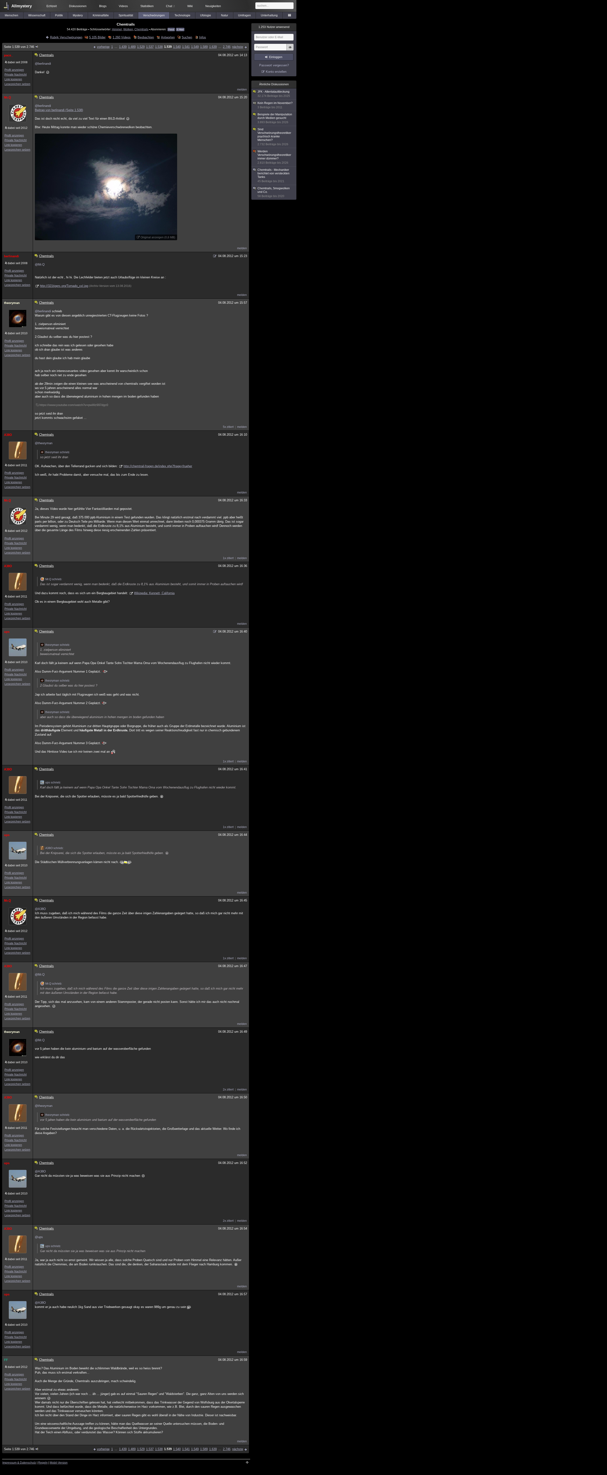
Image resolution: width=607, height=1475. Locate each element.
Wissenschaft (36, 15)
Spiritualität (126, 15)
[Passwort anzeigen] (290, 50)
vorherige (103, 47)
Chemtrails (141, 29)
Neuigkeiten (213, 6)
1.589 (204, 47)
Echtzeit (51, 6)
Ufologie (205, 15)
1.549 (195, 47)
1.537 (150, 47)
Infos (202, 37)
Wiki (190, 6)
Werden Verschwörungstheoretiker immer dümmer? (274, 157)
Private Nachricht (16, 74)
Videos (123, 6)
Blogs (102, 6)
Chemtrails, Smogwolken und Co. (274, 192)
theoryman (12, 303)
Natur (224, 15)
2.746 (226, 47)
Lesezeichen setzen (17, 84)
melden (242, 89)
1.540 (177, 47)
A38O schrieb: (54, 848)
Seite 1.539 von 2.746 (19, 47)
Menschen (11, 15)
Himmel (117, 29)
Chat (170, 6)
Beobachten (146, 37)
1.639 (213, 47)
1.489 (132, 47)
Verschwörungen (154, 15)
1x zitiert (228, 558)
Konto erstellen (276, 71)
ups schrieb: (53, 782)
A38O (8, 435)
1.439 (123, 47)
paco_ (8, 55)
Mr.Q (7, 97)
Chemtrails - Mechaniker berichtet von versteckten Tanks (274, 175)
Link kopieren (13, 79)
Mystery (78, 15)
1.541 (186, 47)
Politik (59, 15)
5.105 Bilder (97, 37)
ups (6, 631)
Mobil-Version (59, 1462)
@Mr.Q (40, 264)
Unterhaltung (269, 15)
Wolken (128, 29)
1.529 (141, 47)
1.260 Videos (121, 37)
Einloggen (275, 57)
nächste (237, 47)
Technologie (182, 15)
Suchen (187, 37)
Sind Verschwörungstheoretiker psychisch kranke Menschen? (274, 137)
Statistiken (147, 6)
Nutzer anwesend (274, 27)
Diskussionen (78, 6)
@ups (39, 1237)
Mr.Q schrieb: (53, 579)
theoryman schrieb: (57, 452)
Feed (171, 29)
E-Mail (180, 29)
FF (6, 1360)
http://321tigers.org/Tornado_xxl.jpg (64, 286)
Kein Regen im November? (275, 105)
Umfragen (244, 15)
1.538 (159, 47)
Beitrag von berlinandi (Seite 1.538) (59, 110)
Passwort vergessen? (274, 65)
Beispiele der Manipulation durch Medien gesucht (275, 118)
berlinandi (11, 256)
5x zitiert (228, 427)
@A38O (40, 909)
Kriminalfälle (101, 15)
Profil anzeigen (14, 70)
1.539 (168, 47)
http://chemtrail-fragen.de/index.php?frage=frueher (158, 466)
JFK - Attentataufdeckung (274, 94)
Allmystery (21, 6)
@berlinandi (43, 63)
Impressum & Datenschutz (19, 1462)
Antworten (168, 37)
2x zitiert (228, 1089)
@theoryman (43, 443)
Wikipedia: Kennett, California (154, 593)
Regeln (43, 1462)
